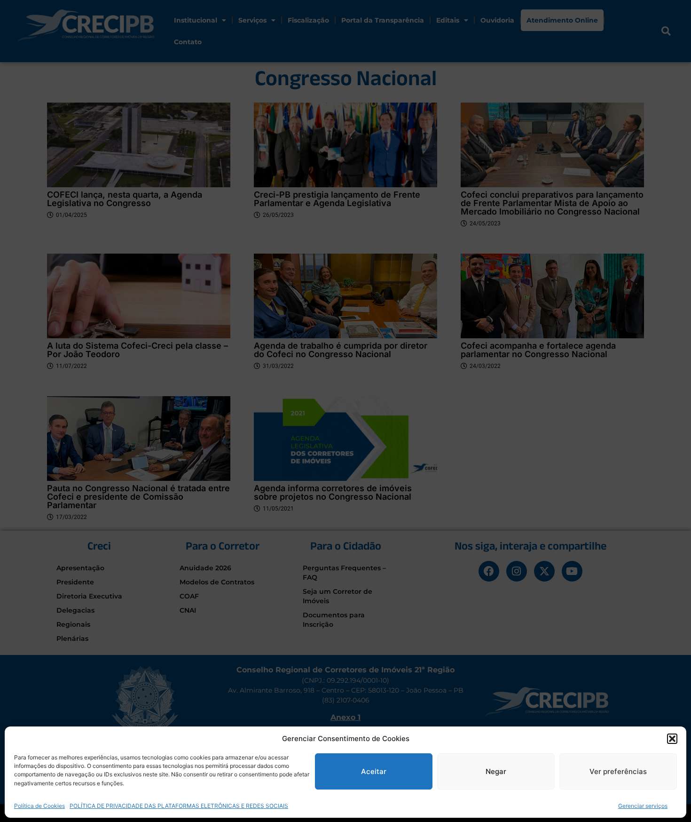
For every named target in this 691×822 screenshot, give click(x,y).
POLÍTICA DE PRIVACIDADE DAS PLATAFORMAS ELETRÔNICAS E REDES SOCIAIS (179, 805)
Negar (496, 771)
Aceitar (373, 771)
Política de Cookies (39, 805)
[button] (672, 738)
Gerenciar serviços (642, 805)
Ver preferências (618, 771)
